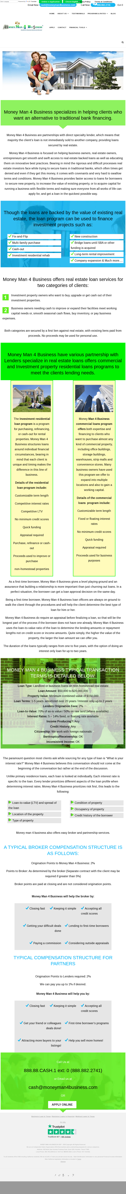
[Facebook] (54, 1174)
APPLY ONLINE (62, 1104)
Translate (33, 1)
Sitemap (63, 1161)
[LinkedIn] (63, 1174)
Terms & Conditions (103, 2)
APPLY (52, 27)
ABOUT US (62, 13)
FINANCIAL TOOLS (77, 27)
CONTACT (62, 27)
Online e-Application (50, 2)
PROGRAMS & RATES (97, 13)
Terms (79, 1159)
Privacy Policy (84, 2)
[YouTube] (72, 1174)
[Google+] (58, 1174)
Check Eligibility (72, 2)
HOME (52, 13)
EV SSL (63, 1122)
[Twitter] (68, 1174)
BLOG (113, 13)
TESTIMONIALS (78, 13)
